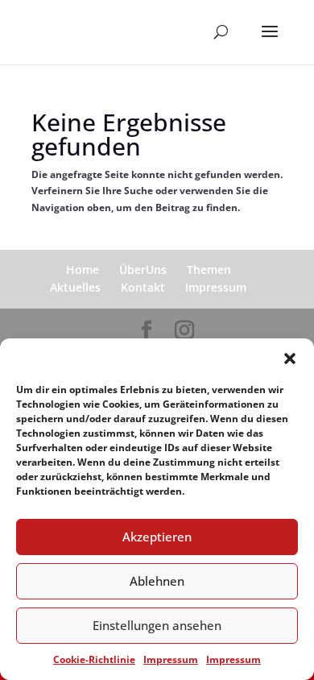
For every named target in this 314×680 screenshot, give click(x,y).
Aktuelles (75, 287)
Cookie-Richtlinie (94, 659)
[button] (290, 358)
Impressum (170, 659)
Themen (209, 269)
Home (82, 269)
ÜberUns (143, 269)
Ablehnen (157, 581)
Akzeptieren (157, 537)
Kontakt (143, 287)
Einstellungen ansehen (157, 625)
